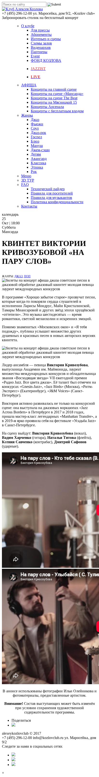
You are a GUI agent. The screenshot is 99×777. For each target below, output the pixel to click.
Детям (36, 154)
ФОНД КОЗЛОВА (46, 60)
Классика (38, 163)
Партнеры (39, 52)
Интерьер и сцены (46, 39)
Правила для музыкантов (51, 198)
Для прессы (40, 30)
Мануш (37, 146)
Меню (26, 176)
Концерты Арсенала (47, 107)
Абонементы (41, 34)
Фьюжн (37, 124)
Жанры (27, 115)
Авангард (39, 159)
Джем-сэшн (40, 150)
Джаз (35, 120)
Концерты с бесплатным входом (57, 111)
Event (35, 56)
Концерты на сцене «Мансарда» (57, 94)
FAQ (25, 185)
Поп (27, 276)
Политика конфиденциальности (57, 202)
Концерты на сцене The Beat (54, 98)
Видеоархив (41, 47)
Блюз (35, 141)
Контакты (29, 206)
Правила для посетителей (52, 193)
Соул (35, 128)
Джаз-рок (38, 133)
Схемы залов (41, 43)
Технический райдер (48, 189)
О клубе (27, 26)
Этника (37, 167)
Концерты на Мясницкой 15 (54, 102)
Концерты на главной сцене (54, 89)
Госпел (36, 137)
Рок (34, 172)
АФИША (29, 85)
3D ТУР (27, 180)
